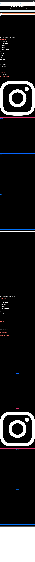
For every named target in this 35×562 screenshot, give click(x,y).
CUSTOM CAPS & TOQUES (4, 49)
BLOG (1, 57)
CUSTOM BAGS (2, 47)
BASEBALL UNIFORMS (4, 43)
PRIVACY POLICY (3, 68)
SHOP (1, 51)
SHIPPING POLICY (3, 64)
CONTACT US (2, 55)
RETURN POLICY (3, 66)
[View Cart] (16, 1)
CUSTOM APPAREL (3, 45)
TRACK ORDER (2, 59)
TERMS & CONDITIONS (4, 70)
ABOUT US (2, 53)
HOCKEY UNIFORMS (3, 41)
